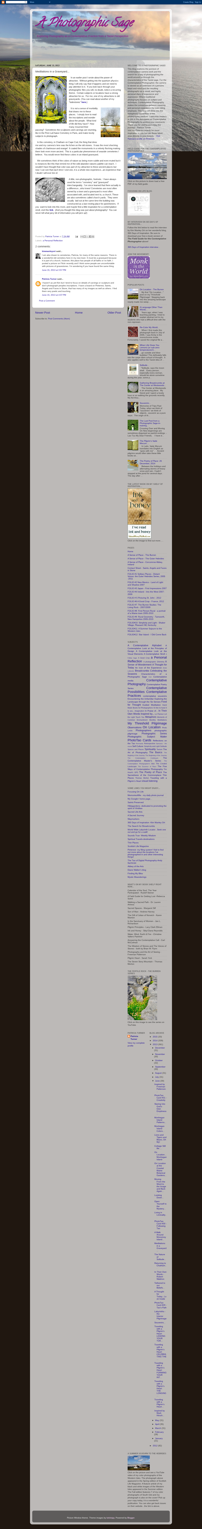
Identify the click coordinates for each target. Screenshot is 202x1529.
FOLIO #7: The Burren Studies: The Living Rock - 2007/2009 (144, 606)
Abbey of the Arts (136, 866)
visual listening (149, 781)
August (158, 1073)
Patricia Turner (49, 279)
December (160, 1048)
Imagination (139, 711)
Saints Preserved (136, 802)
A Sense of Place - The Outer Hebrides (146, 559)
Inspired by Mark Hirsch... (159, 1413)
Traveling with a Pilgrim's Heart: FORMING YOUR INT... (160, 1370)
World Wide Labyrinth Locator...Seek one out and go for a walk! (147, 831)
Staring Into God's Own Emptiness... (160, 1109)
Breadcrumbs (142, 670)
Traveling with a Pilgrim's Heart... (159, 1403)
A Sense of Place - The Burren (142, 555)
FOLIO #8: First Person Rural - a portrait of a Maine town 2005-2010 (146, 612)
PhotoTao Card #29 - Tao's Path (160, 1305)
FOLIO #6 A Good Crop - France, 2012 (146, 601)
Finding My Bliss (135, 873)
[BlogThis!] (84, 236)
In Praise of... (151, 711)
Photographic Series (154, 733)
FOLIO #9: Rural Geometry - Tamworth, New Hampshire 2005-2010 (146, 618)
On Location (152, 727)
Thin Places (133, 843)
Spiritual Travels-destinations (141, 839)
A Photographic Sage (85, 23)
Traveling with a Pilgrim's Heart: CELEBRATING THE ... (160, 1352)
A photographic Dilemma (153, 662)
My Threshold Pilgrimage (147, 723)
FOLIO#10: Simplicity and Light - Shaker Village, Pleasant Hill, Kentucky (146, 624)
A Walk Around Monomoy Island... (160, 1236)
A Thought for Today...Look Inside (160, 1295)
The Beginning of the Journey (156, 755)
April (157, 1424)
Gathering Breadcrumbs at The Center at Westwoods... (153, 384)
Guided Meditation (151, 705)
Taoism (159, 749)
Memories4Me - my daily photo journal (146, 795)
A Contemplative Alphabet (144, 645)
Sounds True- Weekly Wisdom (142, 835)
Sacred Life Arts (135, 812)
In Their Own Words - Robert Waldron (160, 1275)
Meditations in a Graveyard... (160, 1247)
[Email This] (81, 236)
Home (79, 312)
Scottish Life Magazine (138, 846)
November (160, 1054)
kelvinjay (110, 1518)
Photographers (143, 730)
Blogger (130, 1518)
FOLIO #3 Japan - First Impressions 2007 (147, 588)
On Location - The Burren (152, 289)
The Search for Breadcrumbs (141, 826)
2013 (155, 1044)
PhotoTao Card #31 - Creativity (160, 1097)
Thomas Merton (142, 778)
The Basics (155, 752)
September (160, 1067)
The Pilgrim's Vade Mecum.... (148, 442)
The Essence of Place (147, 766)
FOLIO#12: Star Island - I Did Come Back (147, 634)
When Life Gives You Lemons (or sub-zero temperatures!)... (149, 347)
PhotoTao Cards (139, 740)
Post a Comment (47, 301)
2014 (155, 1040)
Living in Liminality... (160, 1214)
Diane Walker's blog (137, 870)
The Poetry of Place (150, 772)
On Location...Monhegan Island (160, 1156)
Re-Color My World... (149, 327)
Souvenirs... (145, 403)
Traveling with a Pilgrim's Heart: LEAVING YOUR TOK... (159, 1333)
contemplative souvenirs (155, 696)
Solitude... (144, 365)
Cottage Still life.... (160, 1147)
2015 (155, 1037)
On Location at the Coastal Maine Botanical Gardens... (160, 1169)
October (159, 1060)
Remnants (139, 743)
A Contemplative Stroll (154, 654)
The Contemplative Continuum (143, 758)
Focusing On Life (136, 792)
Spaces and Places (136, 749)
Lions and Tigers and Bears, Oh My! (160, 1138)
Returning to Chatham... (160, 1265)
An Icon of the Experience (148, 668)
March (158, 1428)
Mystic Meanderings (137, 877)
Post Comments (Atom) (59, 319)
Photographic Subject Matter (147, 736)
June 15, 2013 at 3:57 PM (54, 270)
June (157, 1081)
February (159, 1432)
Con (150, 677)
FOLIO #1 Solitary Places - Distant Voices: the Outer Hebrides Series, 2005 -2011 (146, 576)
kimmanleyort (49, 251)
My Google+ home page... (140, 799)
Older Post (114, 312)
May (157, 1420)
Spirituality (150, 749)
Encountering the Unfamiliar (141, 699)
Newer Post (42, 312)
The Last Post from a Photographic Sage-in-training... (150, 423)
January (159, 1438)
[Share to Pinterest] (93, 236)
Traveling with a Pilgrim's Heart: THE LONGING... (160, 1388)
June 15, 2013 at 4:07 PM (54, 295)
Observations (135, 727)
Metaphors (150, 717)
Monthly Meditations (158, 720)
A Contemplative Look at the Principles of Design (147, 648)
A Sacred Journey (136, 815)
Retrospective (149, 744)
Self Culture (137, 746)
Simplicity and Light (152, 746)
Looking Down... (159, 1196)
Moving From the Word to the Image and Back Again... (160, 1185)
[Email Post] (76, 236)
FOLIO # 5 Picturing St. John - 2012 (144, 598)
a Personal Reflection (53, 241)
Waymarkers (133, 819)
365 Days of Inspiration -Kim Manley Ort (146, 822)
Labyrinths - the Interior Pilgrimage (160, 1315)
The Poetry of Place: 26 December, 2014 (151, 462)
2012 (155, 1446)
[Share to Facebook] (90, 236)
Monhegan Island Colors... (159, 1128)
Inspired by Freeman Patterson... (160, 1088)
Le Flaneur (159, 714)
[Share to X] (87, 236)
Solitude (163, 746)
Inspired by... (147, 713)
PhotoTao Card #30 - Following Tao (160, 1225)
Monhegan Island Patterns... (160, 1119)
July (157, 1077)
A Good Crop (144, 658)
